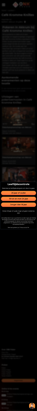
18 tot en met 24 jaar (18, 199)
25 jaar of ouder (18, 193)
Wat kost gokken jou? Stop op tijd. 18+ (18, 227)
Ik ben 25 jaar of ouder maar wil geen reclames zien (18, 212)
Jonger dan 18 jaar (18, 205)
